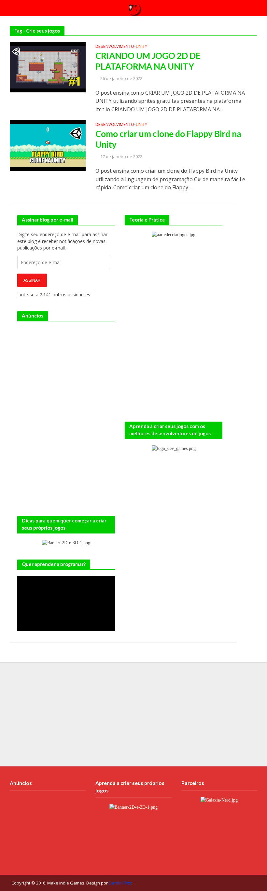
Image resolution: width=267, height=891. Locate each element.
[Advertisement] (66, 368)
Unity (141, 46)
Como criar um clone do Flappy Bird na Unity (168, 139)
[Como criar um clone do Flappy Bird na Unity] (48, 144)
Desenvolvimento (114, 46)
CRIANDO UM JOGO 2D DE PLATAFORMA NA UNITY (148, 61)
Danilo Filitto (121, 883)
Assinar (31, 280)
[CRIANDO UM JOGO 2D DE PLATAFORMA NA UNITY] (48, 66)
